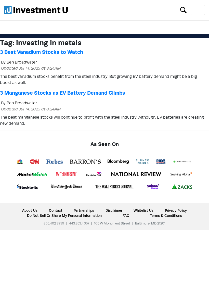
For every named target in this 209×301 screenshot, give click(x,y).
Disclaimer (114, 210)
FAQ (126, 216)
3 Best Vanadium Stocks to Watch (41, 52)
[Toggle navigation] (198, 10)
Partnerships (84, 210)
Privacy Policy (176, 210)
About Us (29, 210)
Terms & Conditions (166, 216)
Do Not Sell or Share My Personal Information (64, 216)
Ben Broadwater (22, 62)
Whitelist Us (143, 210)
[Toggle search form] (183, 9)
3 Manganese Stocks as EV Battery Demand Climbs (62, 93)
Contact (55, 210)
